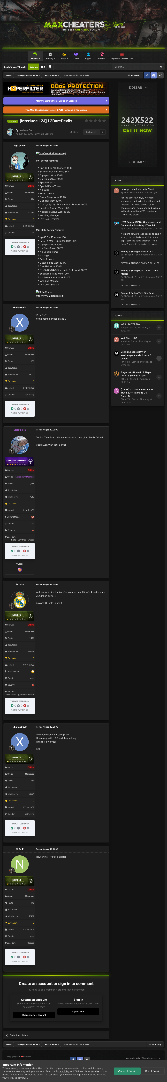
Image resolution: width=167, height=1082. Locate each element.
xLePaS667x (20, 307)
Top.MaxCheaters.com (122, 58)
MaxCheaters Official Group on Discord (56, 100)
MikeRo (124, 379)
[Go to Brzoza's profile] (20, 600)
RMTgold (128, 254)
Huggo (124, 327)
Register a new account (34, 1015)
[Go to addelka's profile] (116, 339)
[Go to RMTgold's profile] (116, 253)
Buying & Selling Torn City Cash (137, 293)
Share (75, 132)
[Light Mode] (50, 66)
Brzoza (20, 584)
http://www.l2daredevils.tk (50, 295)
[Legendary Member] (19, 569)
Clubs (76, 58)
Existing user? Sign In (15, 67)
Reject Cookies (153, 1071)
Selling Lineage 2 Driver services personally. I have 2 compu (136, 355)
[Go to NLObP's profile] (20, 864)
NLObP (20, 849)
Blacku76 (125, 399)
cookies (95, 1071)
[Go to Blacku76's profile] (116, 391)
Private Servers (44, 133)
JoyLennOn (25, 130)
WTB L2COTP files (130, 324)
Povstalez (129, 192)
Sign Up (34, 67)
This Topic (148, 67)
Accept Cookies (128, 1071)
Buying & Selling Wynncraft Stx (137, 251)
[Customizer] (42, 66)
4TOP (126, 228)
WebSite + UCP (129, 338)
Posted (146, 192)
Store (63, 58)
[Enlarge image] (51, 153)
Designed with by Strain (19, 1056)
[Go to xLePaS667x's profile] (20, 323)
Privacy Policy (62, 1071)
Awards (102, 58)
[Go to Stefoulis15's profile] (20, 445)
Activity (49, 58)
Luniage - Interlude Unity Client (137, 189)
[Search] (161, 66)
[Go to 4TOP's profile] (116, 223)
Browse (34, 58)
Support (88, 58)
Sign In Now (78, 1011)
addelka (125, 341)
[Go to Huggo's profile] (116, 326)
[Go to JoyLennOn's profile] (10, 132)
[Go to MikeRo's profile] (116, 374)
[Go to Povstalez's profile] (116, 190)
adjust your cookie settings (67, 1074)
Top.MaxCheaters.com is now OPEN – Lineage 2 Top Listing (56, 110)
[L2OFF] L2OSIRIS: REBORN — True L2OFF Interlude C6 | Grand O (137, 392)
